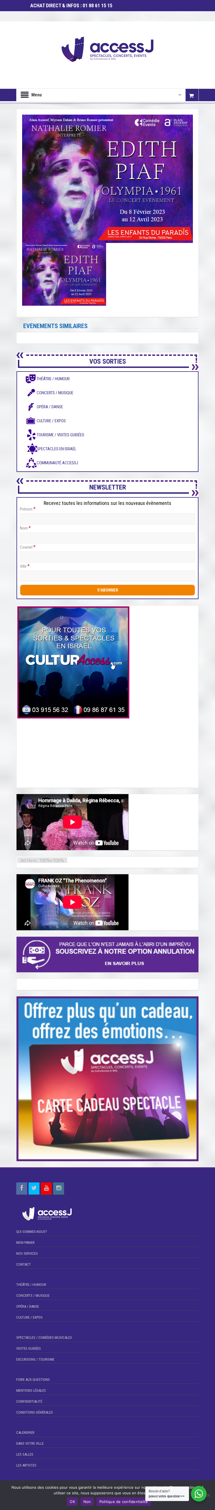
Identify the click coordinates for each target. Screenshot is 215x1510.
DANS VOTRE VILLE (30, 1443)
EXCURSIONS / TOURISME (35, 1359)
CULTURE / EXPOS (29, 1317)
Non (87, 1501)
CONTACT (23, 1264)
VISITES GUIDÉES (28, 1348)
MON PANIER (25, 1242)
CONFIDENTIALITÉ (29, 1401)
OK (72, 1501)
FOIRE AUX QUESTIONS (33, 1379)
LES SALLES (24, 1454)
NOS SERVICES (27, 1253)
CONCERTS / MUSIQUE (33, 1295)
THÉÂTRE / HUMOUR (31, 1284)
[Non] (208, 1495)
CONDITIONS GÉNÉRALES (34, 1412)
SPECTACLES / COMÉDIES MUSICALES (44, 1337)
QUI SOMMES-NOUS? (31, 1232)
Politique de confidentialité (123, 1501)
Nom (25, 528)
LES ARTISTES (26, 1465)
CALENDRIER (25, 1432)
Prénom (28, 509)
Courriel (28, 547)
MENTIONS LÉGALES (31, 1390)
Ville (25, 566)
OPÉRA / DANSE (27, 1306)
